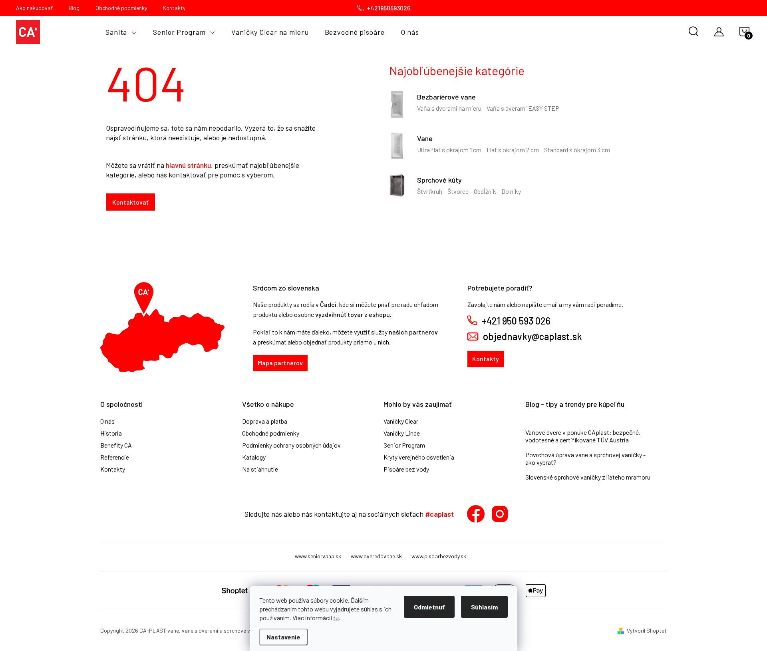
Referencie (114, 457)
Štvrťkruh (429, 191)
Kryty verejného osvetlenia (419, 457)
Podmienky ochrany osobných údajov (291, 445)
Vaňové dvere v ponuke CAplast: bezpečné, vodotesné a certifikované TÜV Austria (582, 436)
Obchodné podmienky (121, 7)
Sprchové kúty (439, 179)
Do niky (511, 191)
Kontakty (174, 7)
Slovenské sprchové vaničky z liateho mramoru (587, 477)
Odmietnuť (429, 607)
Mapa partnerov (280, 362)
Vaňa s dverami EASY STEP (523, 108)
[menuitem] (121, 32)
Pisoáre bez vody (406, 469)
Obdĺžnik (485, 191)
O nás (107, 421)
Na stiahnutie (260, 469)
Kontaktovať (130, 202)
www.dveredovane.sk (376, 556)
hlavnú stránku (188, 165)
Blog (74, 7)
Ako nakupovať (34, 7)
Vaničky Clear (401, 421)
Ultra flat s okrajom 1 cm (449, 149)
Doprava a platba (264, 421)
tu (336, 617)
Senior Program (404, 445)
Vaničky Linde (402, 433)
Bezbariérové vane (446, 96)
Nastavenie (283, 637)
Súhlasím (484, 607)
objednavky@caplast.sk (532, 336)
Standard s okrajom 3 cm (577, 149)
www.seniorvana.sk (318, 556)
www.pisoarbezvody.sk (438, 556)
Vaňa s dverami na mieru (449, 108)
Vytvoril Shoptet (647, 630)
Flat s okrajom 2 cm (513, 149)
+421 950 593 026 (516, 321)
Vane (425, 138)
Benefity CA (116, 445)
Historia (111, 433)
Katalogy (254, 457)
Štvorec (458, 191)
